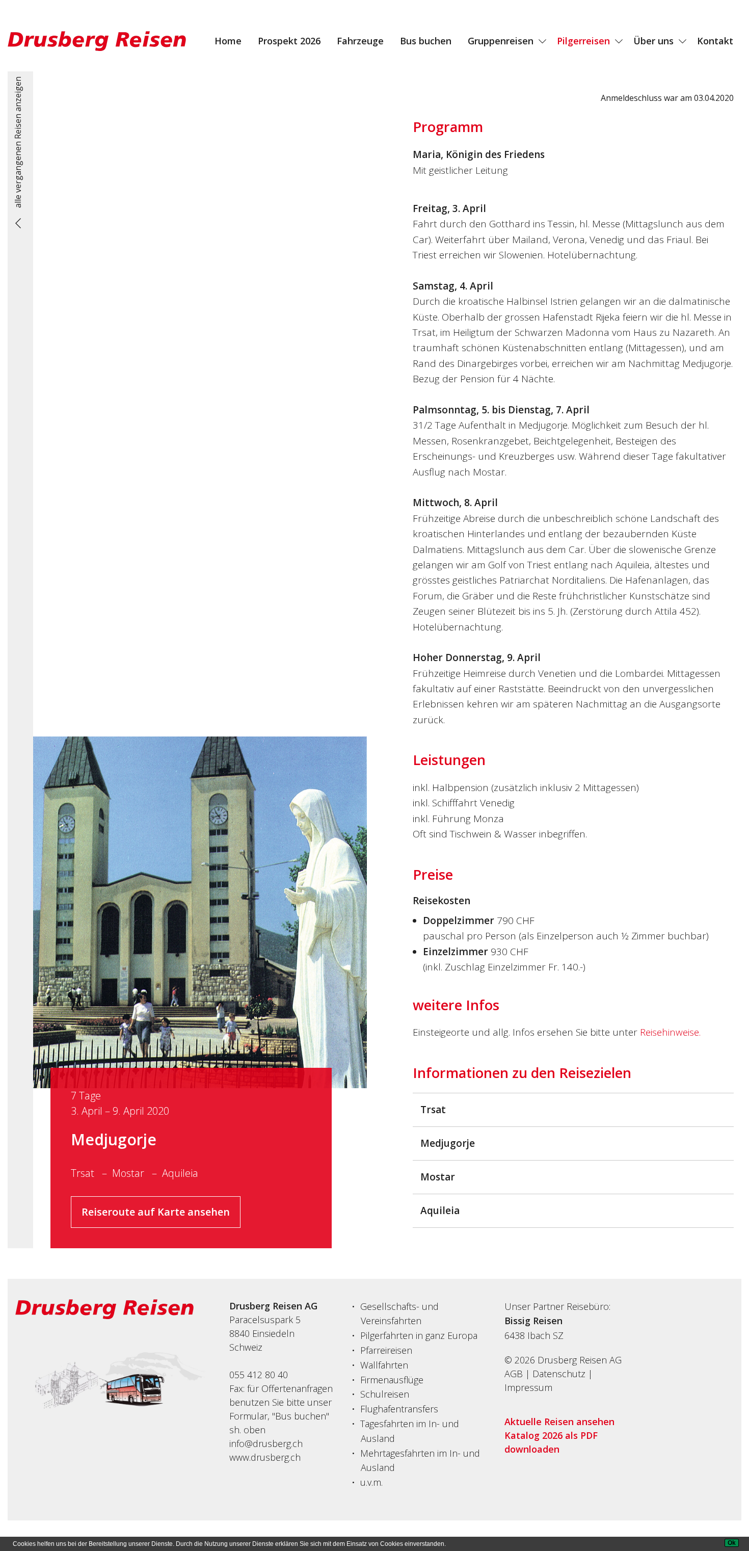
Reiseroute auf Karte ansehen (156, 1212)
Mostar (129, 1173)
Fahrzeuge (360, 41)
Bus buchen (425, 41)
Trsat (84, 1173)
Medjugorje (113, 1139)
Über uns (653, 41)
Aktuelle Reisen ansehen (559, 1421)
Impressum (528, 1387)
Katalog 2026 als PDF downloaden (551, 1442)
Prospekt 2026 (289, 41)
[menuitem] (228, 41)
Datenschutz (558, 1374)
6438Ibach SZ (534, 1335)
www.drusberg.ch (265, 1457)
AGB (513, 1374)
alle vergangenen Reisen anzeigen (17, 142)
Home (228, 41)
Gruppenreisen (500, 41)
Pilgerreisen (583, 41)
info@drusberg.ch (266, 1443)
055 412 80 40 (258, 1375)
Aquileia (180, 1173)
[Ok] (732, 1543)
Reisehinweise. (670, 1032)
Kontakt (715, 41)
